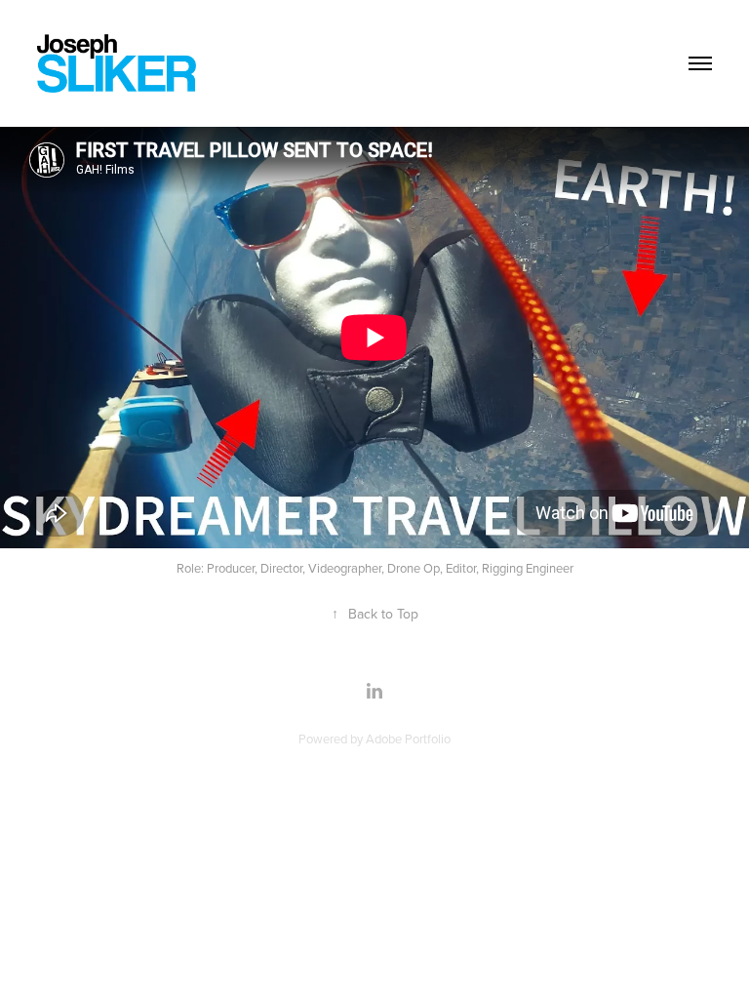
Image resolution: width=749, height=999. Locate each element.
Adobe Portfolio (408, 738)
